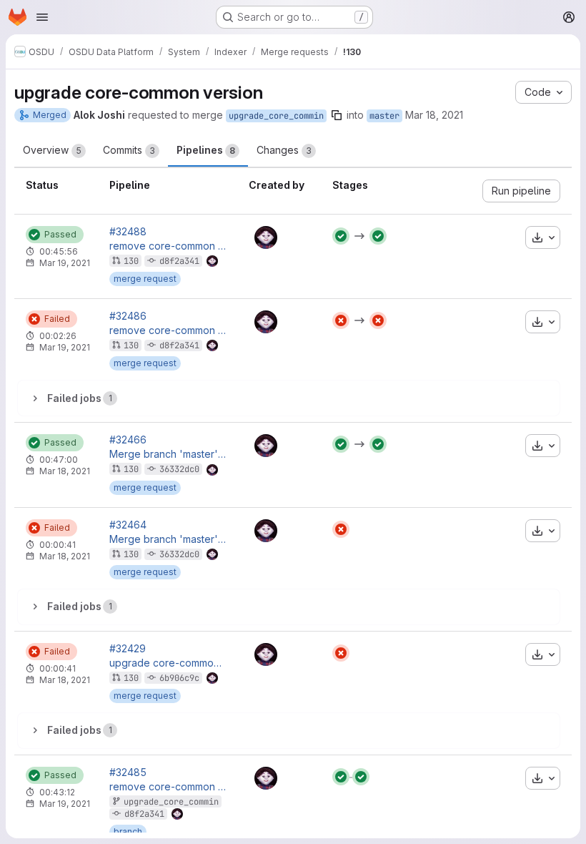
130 (131, 261)
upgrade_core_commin (276, 116)
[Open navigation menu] (42, 17)
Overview (52, 150)
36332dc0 (179, 469)
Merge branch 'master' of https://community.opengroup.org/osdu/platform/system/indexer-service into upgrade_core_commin (167, 454)
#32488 (127, 231)
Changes (284, 150)
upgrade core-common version (167, 663)
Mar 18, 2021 (434, 115)
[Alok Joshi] (265, 237)
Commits (129, 150)
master (384, 116)
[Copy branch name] (336, 115)
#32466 (127, 440)
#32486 (127, 316)
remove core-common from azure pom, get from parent (167, 246)
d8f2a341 (179, 261)
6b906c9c (179, 678)
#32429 (127, 648)
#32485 (127, 772)
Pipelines (206, 150)
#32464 (127, 525)
